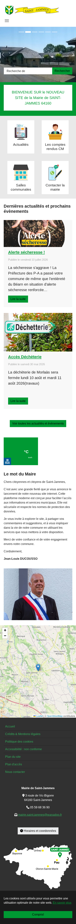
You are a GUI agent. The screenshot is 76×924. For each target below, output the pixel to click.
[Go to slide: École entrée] (28, 32)
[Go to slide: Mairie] (41, 32)
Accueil (10, 726)
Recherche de (16, 71)
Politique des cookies (19, 741)
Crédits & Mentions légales (22, 734)
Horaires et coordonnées (39, 830)
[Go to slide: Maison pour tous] (21, 32)
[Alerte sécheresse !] (38, 233)
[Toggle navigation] (7, 21)
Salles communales (21, 187)
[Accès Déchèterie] (38, 332)
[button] (38, 667)
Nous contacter (15, 771)
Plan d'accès (13, 764)
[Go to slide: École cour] (34, 32)
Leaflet (39, 715)
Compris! (38, 914)
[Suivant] (68, 54)
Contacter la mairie (55, 187)
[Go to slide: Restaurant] (48, 32)
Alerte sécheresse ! (26, 252)
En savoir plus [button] (62, 902)
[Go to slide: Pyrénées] (54, 32)
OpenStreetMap (55, 715)
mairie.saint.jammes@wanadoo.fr (40, 814)
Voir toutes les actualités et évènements (38, 423)
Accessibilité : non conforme (23, 749)
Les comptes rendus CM (55, 147)
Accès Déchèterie (25, 356)
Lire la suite (18, 299)
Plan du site (13, 756)
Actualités (21, 144)
